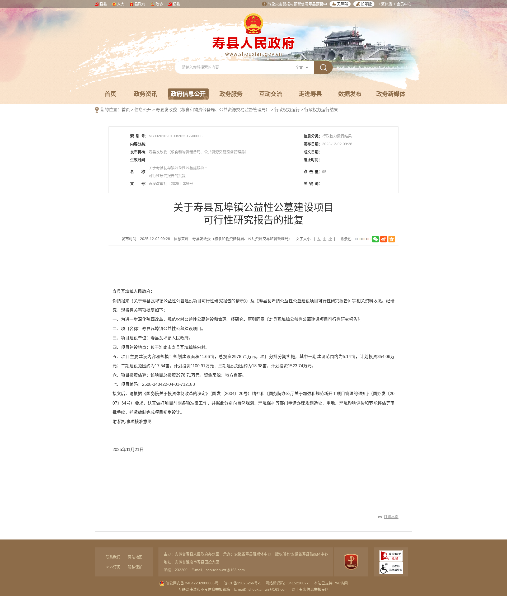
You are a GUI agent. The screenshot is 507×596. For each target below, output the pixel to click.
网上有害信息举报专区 (310, 589)
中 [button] (324, 239)
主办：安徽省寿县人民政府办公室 (191, 554)
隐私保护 (135, 567)
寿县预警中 (317, 4)
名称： (139, 172)
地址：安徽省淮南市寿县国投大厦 (191, 562)
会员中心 (404, 4)
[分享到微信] (375, 239)
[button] (340, 4)
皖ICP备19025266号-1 (242, 583)
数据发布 (350, 94)
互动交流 (270, 94)
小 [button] (330, 239)
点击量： (313, 172)
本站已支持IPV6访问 (331, 583)
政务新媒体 (390, 94)
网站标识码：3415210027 (287, 583)
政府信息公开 (188, 94)
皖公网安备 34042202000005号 (191, 583)
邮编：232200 (175, 570)
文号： (139, 183)
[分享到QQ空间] (391, 239)
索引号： (139, 136)
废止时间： (313, 160)
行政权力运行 (287, 109)
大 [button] (319, 239)
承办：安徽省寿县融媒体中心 (247, 554)
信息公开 (142, 109)
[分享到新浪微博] (383, 239)
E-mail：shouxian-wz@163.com (218, 570)
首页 (110, 94)
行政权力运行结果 (321, 109)
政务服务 (231, 94)
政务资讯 (145, 94)
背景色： (347, 239)
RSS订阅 (113, 567)
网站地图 (135, 557)
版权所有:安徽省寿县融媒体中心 (301, 554)
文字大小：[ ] (315, 239)
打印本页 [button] (391, 517)
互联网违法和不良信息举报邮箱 (204, 589)
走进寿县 (310, 94)
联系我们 (113, 557)
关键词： (313, 183)
